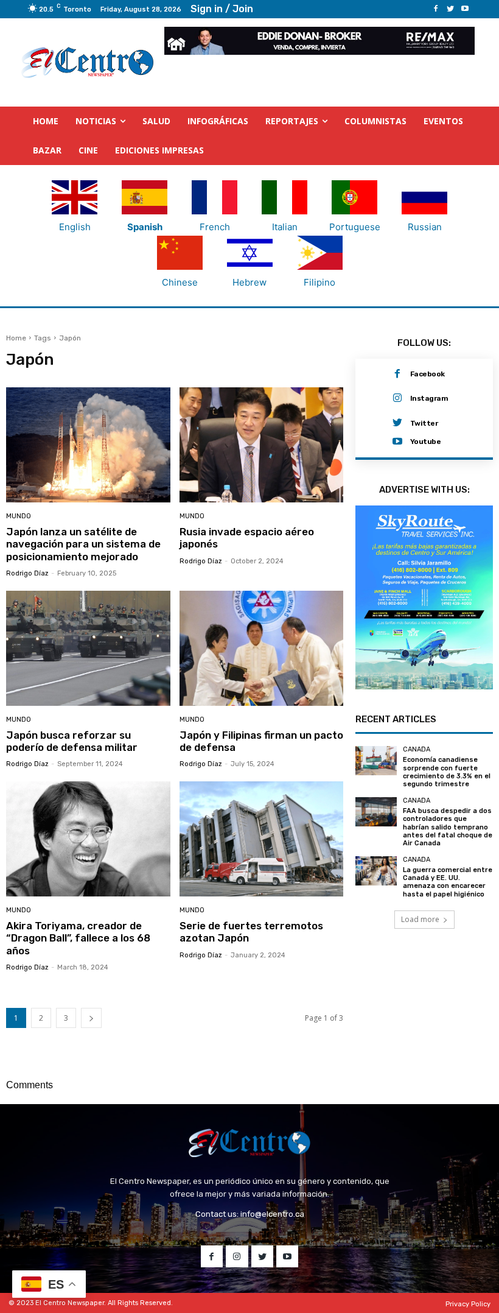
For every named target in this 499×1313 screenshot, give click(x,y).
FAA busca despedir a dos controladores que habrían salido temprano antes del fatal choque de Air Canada (447, 827)
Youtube (425, 441)
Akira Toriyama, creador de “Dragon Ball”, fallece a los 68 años (78, 938)
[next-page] (91, 1018)
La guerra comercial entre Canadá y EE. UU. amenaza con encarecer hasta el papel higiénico (447, 882)
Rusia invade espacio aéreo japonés (247, 538)
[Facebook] (435, 9)
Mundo (18, 516)
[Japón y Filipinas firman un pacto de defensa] (262, 648)
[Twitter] (450, 9)
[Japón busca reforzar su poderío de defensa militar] (88, 648)
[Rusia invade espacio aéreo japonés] (262, 444)
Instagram (429, 398)
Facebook (427, 374)
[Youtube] (465, 9)
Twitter (424, 423)
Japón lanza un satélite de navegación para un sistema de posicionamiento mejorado (83, 544)
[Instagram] (397, 398)
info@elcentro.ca (272, 1214)
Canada (416, 749)
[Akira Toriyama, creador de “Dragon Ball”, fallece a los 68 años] (88, 838)
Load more (420, 919)
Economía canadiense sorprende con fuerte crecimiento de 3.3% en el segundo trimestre (446, 772)
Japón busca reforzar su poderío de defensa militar (72, 741)
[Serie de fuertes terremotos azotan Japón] (262, 838)
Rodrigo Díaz (27, 573)
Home (16, 338)
